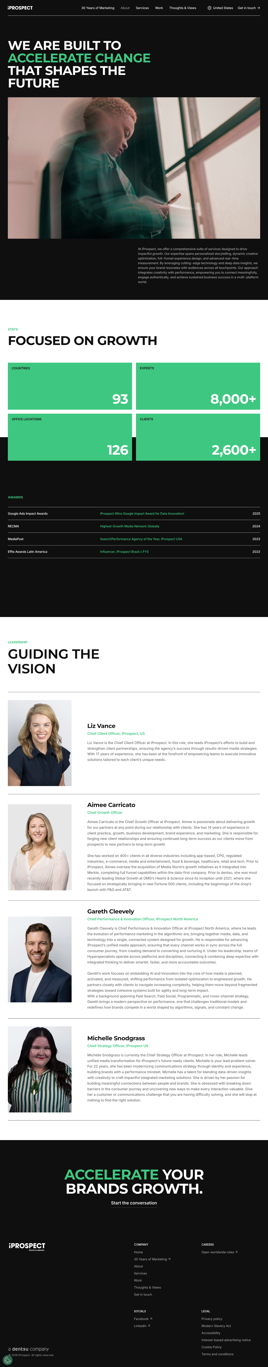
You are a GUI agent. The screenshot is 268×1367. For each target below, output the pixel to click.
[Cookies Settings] (8, 1360)
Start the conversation (134, 1203)
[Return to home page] (20, 8)
